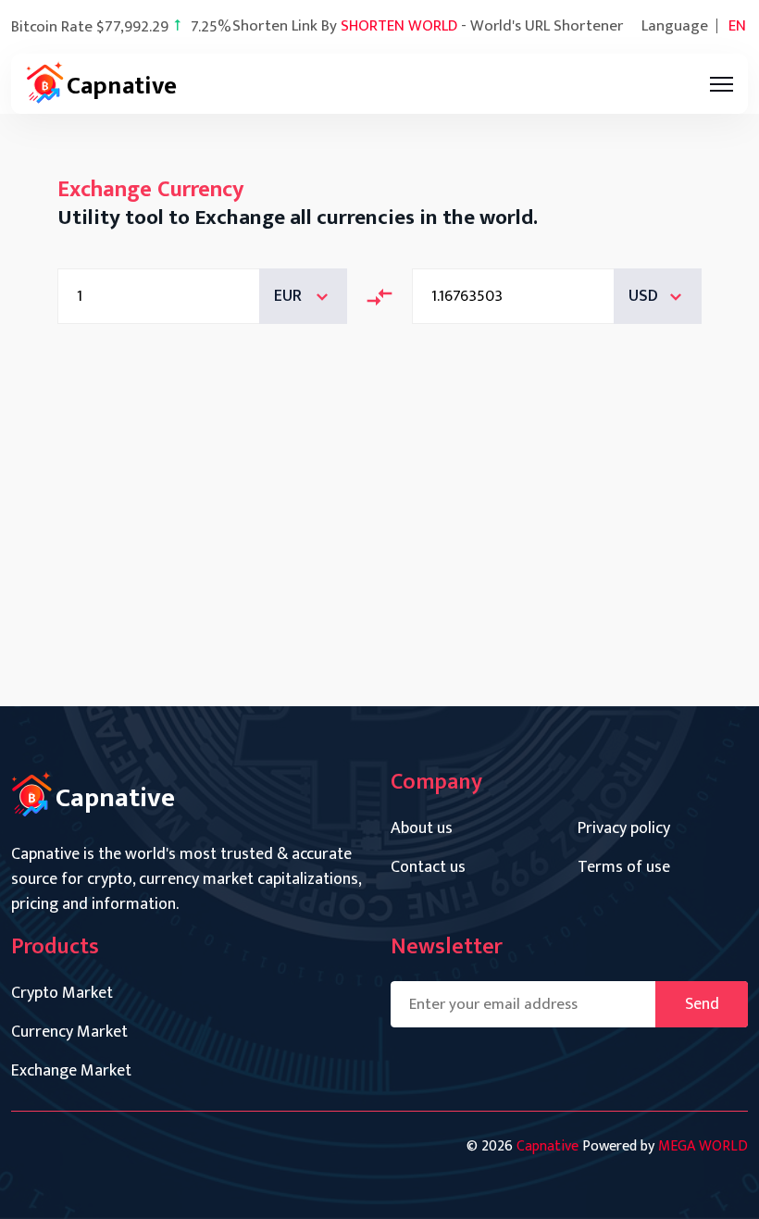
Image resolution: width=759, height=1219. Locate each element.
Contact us (428, 867)
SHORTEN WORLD (399, 26)
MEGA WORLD (703, 1146)
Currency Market (69, 1032)
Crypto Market (62, 993)
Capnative (547, 1146)
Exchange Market (71, 1071)
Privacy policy (624, 828)
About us (422, 828)
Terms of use (624, 867)
